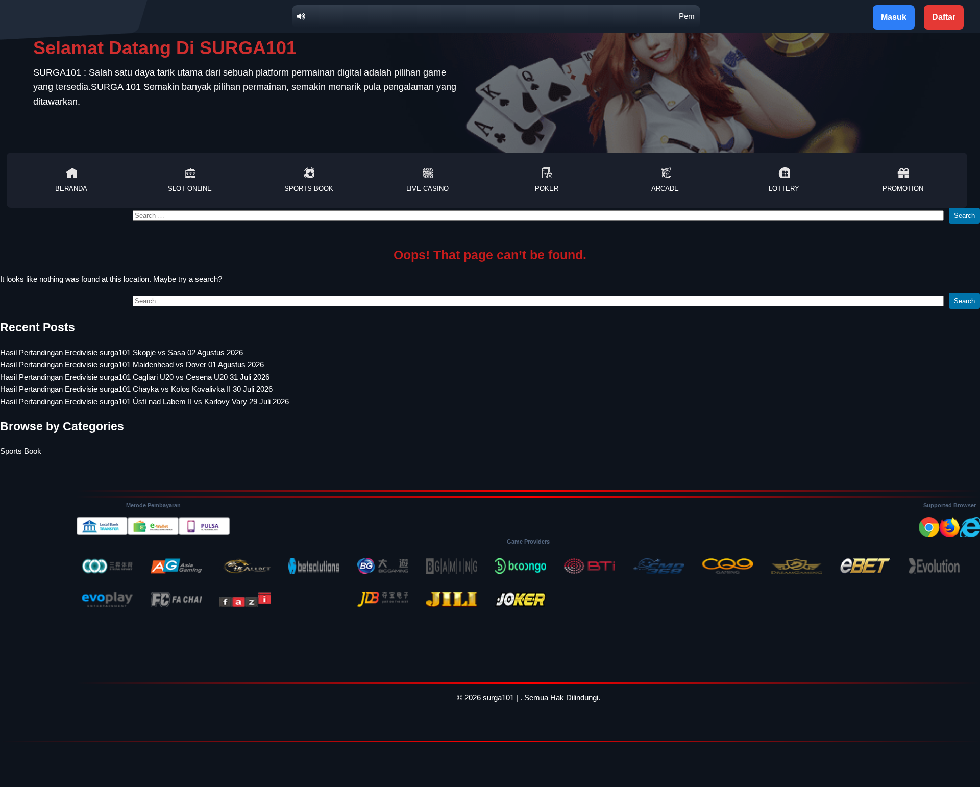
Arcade (665, 188)
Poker (546, 188)
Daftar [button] (943, 17)
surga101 (498, 697)
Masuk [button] (893, 17)
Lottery (784, 188)
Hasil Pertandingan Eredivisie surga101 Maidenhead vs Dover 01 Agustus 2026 (132, 364)
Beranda (71, 188)
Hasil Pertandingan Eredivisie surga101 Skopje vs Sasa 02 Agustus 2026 (121, 352)
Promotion (903, 188)
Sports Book (308, 188)
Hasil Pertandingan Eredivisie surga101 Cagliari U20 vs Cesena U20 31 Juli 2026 (135, 377)
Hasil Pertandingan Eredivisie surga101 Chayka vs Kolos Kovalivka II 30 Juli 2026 (136, 389)
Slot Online (190, 188)
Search (964, 215)
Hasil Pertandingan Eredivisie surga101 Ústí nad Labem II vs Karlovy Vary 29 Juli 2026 (144, 401)
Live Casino (427, 188)
